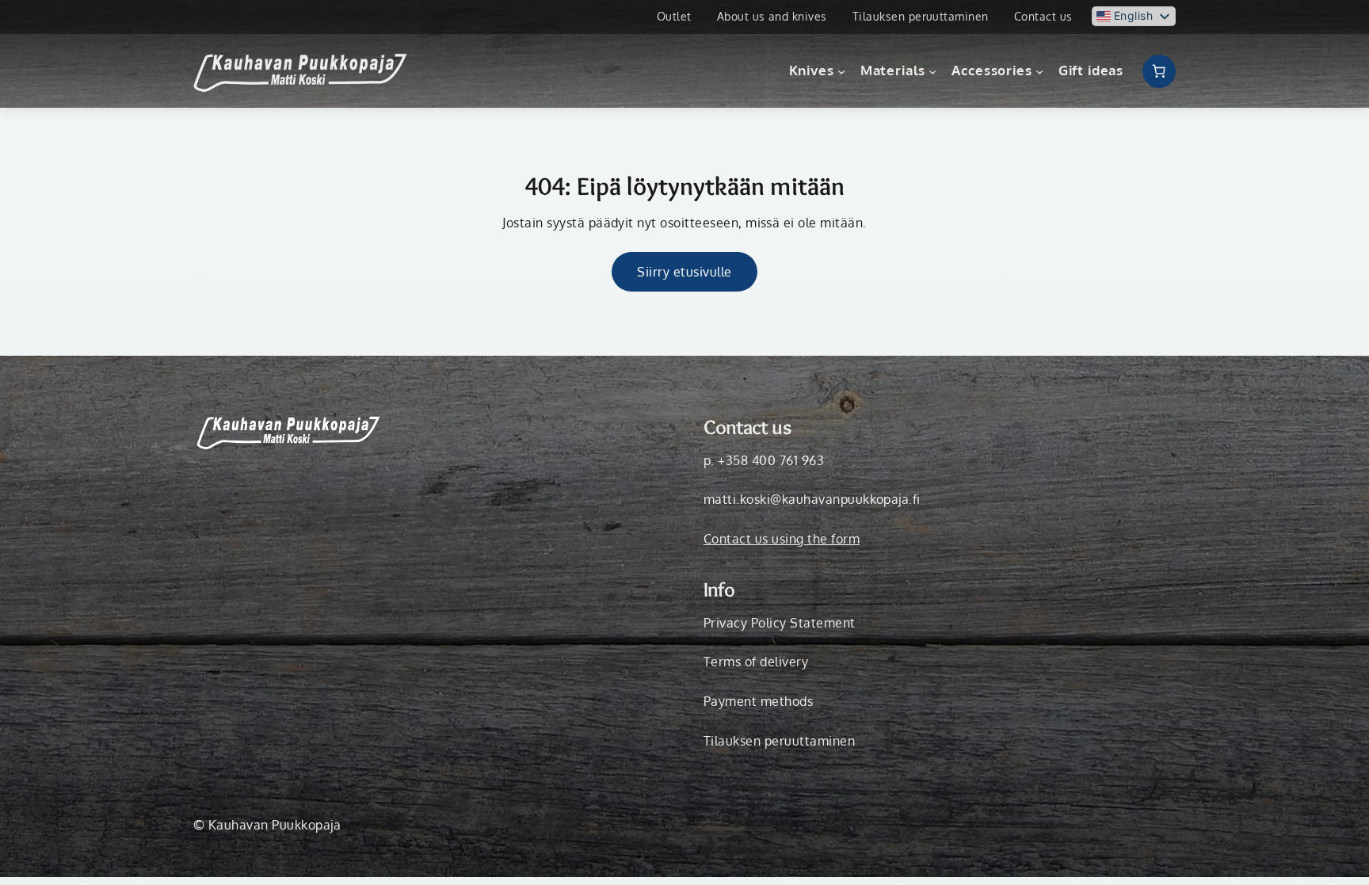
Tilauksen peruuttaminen (779, 741)
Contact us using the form (782, 539)
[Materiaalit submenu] (932, 71)
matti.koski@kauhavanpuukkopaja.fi (812, 499)
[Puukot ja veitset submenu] (841, 71)
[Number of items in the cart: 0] (1159, 71)
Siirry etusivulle (684, 272)
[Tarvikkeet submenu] (1039, 71)
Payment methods (758, 701)
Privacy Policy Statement (780, 623)
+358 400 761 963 (771, 460)
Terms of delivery (756, 661)
